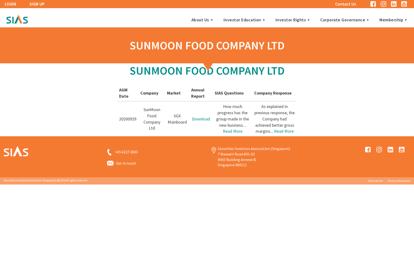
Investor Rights (291, 20)
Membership (391, 20)
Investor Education (242, 20)
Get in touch (126, 163)
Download (201, 119)
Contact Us (345, 4)
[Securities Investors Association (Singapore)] (17, 18)
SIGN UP (37, 4)
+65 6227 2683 (126, 151)
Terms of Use (375, 181)
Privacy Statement (399, 181)
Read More (232, 131)
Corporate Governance (342, 20)
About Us (200, 20)
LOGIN (10, 4)
